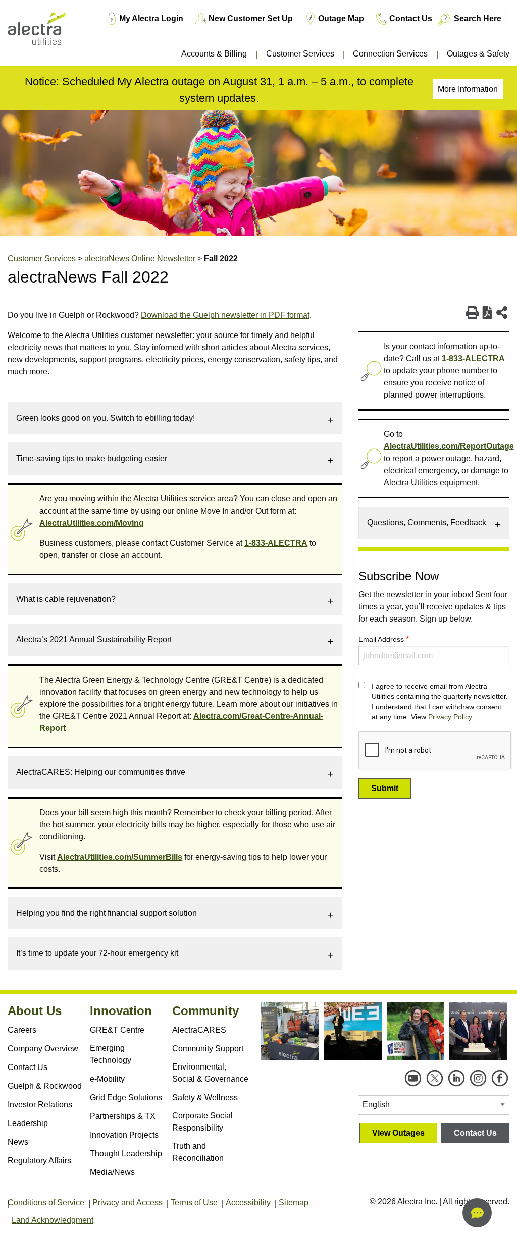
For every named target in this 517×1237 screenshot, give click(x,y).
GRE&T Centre (117, 1030)
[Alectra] (49, 35)
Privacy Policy (450, 717)
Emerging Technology (110, 1054)
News (18, 1142)
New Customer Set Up (251, 18)
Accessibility (248, 1202)
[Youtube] (413, 1078)
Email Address (381, 639)
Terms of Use (194, 1202)
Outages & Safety (478, 53)
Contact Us (410, 18)
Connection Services (390, 53)
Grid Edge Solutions (126, 1097)
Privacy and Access (127, 1202)
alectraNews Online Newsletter (139, 258)
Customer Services (300, 53)
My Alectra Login (151, 18)
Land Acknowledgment (52, 1220)
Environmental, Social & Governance (210, 1072)
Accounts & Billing (214, 53)
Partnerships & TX (123, 1116)
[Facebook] (499, 1078)
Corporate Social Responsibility (202, 1121)
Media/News (112, 1172)
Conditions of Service (46, 1202)
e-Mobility (107, 1079)
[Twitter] (434, 1078)
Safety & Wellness (205, 1097)
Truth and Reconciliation (198, 1152)
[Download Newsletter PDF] (487, 313)
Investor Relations (40, 1104)
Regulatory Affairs (39, 1160)
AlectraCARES (199, 1030)
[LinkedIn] (456, 1078)
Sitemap (293, 1202)
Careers (22, 1030)
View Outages (398, 1133)
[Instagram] (478, 1078)
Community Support (207, 1048)
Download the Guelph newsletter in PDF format (225, 315)
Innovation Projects (124, 1135)
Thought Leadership (126, 1153)
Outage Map (341, 18)
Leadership (28, 1123)
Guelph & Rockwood (45, 1086)
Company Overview (43, 1048)
